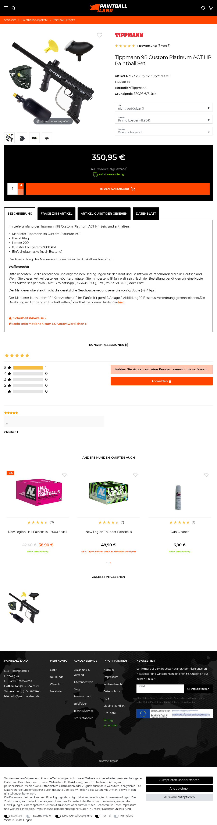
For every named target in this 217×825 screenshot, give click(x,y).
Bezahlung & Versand (82, 672)
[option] (37, 512)
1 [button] (106, 562)
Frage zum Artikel (56, 213)
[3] (34, 138)
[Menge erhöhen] (21, 186)
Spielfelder (80, 703)
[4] (47, 138)
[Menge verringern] (21, 192)
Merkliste (55, 691)
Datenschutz (112, 691)
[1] (9, 138)
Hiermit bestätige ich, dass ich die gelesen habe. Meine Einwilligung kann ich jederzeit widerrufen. (171, 700)
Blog (77, 689)
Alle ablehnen (179, 789)
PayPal (106, 815)
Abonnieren (200, 688)
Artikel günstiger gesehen (104, 213)
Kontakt (109, 669)
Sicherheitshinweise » (29, 318)
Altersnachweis (83, 682)
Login (53, 669)
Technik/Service (83, 710)
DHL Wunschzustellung (77, 815)
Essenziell (17, 815)
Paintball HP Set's (64, 20)
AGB (106, 698)
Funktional (127, 815)
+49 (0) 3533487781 (27, 686)
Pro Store (110, 713)
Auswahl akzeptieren (179, 797)
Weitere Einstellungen (18, 820)
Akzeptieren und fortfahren (179, 780)
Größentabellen (83, 718)
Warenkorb (57, 684)
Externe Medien (42, 815)
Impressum (111, 677)
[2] (22, 138)
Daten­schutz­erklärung (116, 808)
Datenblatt (146, 213)
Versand (121, 169)
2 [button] (110, 562)
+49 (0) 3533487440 (27, 691)
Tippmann (138, 88)
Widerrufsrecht (113, 684)
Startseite (10, 20)
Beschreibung (19, 213)
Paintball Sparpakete (34, 20)
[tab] (21, 213)
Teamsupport (82, 696)
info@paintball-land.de (25, 696)
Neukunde (56, 677)
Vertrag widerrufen (111, 723)
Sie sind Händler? (114, 705)
